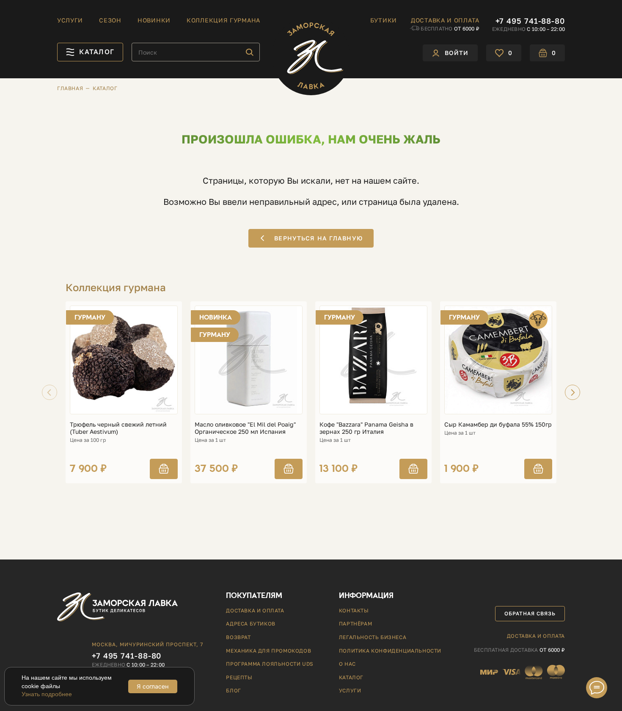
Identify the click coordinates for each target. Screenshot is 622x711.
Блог (233, 690)
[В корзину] (164, 469)
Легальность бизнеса (372, 637)
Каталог (351, 677)
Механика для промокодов (268, 651)
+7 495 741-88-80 (530, 21)
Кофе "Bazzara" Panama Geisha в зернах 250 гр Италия (366, 428)
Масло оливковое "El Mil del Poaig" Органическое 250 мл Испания (245, 428)
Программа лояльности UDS (269, 664)
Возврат (238, 637)
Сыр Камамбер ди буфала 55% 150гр (498, 424)
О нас (347, 664)
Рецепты (239, 677)
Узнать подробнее (47, 694)
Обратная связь (529, 613)
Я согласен (153, 686)
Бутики (383, 20)
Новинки (154, 20)
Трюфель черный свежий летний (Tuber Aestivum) (118, 428)
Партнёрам (355, 623)
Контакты (354, 610)
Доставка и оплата (445, 20)
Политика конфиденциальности (390, 651)
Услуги (70, 20)
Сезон (110, 20)
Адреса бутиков (250, 623)
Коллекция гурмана (223, 20)
